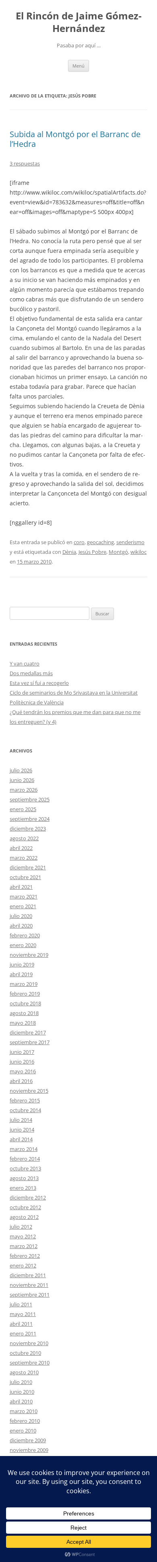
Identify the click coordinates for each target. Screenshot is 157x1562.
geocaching (100, 542)
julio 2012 (21, 1226)
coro (79, 542)
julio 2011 (21, 1304)
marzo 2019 (23, 984)
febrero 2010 (25, 1420)
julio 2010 (21, 1382)
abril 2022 (21, 848)
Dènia (69, 551)
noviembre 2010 (29, 1343)
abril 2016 (21, 1081)
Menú (78, 66)
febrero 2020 (25, 935)
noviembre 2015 (29, 1090)
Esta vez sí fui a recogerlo (39, 683)
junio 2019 (22, 964)
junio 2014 (22, 1129)
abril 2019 (21, 974)
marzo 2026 (23, 789)
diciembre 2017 (28, 1032)
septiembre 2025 (30, 799)
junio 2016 (22, 1061)
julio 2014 (21, 1119)
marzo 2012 (23, 1246)
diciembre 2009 (28, 1440)
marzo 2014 (23, 1149)
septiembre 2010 (30, 1362)
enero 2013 (23, 1187)
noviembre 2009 (29, 1450)
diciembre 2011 (28, 1275)
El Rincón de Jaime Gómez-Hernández (79, 22)
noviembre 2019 (29, 954)
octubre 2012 (25, 1207)
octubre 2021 (25, 877)
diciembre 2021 (28, 867)
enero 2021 (23, 906)
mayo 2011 (23, 1314)
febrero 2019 (25, 993)
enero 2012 (23, 1265)
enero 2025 (23, 809)
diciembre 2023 (28, 828)
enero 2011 (23, 1333)
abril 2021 (21, 886)
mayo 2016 (23, 1071)
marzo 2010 (23, 1411)
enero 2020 (23, 945)
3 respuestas (25, 163)
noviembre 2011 (29, 1285)
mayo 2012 (23, 1236)
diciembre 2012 (28, 1197)
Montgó (118, 551)
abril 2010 (21, 1401)
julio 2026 (21, 770)
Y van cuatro (24, 663)
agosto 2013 (24, 1178)
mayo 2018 (23, 1022)
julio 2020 (21, 916)
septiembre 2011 (30, 1294)
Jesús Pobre (92, 551)
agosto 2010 (24, 1372)
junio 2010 (22, 1391)
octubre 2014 (25, 1110)
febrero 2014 (25, 1158)
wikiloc (138, 551)
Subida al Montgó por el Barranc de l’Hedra (75, 139)
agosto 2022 (24, 838)
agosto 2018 (24, 1013)
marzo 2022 (23, 857)
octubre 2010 (25, 1352)
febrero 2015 (25, 1100)
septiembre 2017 (30, 1042)
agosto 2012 (24, 1217)
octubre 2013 (25, 1168)
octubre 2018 (25, 1003)
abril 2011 (21, 1323)
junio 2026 (22, 780)
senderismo (130, 542)
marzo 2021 (23, 896)
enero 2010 (23, 1430)
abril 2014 (21, 1139)
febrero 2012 (25, 1255)
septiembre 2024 (30, 818)
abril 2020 (21, 925)
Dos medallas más (31, 673)
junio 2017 (22, 1051)
